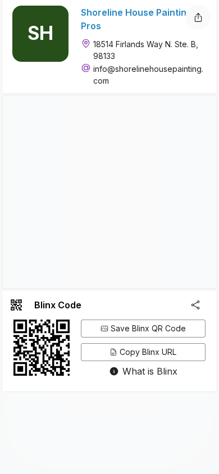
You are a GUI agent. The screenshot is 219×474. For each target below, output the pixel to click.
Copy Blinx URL (148, 352)
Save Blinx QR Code (148, 328)
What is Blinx (149, 371)
